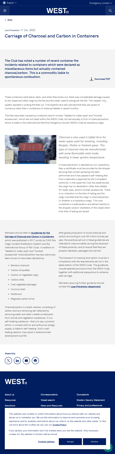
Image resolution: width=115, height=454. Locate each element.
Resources (10, 399)
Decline (94, 441)
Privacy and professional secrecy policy (89, 407)
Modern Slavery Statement (91, 399)
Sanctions (10, 405)
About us (9, 394)
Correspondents (49, 394)
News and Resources (51, 405)
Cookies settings (46, 441)
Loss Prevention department (86, 286)
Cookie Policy (59, 424)
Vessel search (48, 399)
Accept (70, 441)
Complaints (83, 394)
